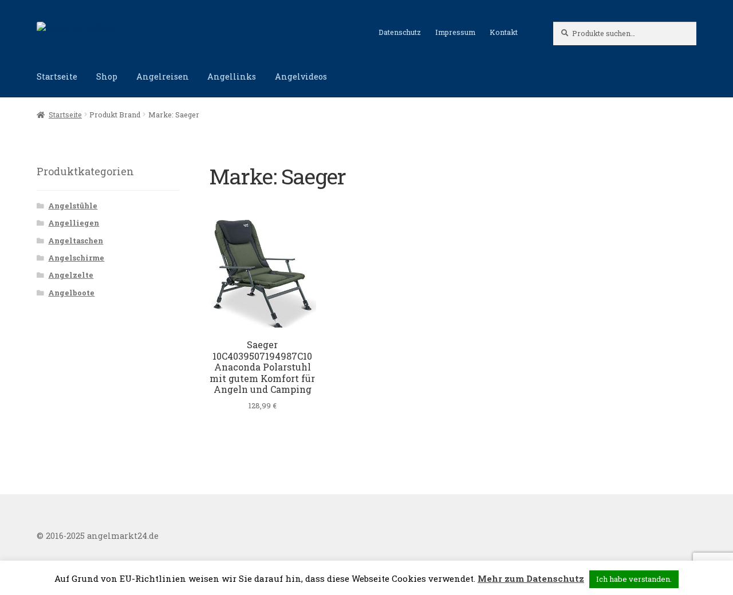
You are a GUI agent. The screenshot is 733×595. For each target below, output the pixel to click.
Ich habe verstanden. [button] (634, 579)
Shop (106, 76)
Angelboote (71, 292)
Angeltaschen (75, 240)
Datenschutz (400, 32)
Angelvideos (301, 76)
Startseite (57, 76)
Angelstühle (72, 205)
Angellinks (231, 76)
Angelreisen (162, 76)
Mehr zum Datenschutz (531, 578)
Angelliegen (73, 222)
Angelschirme (76, 257)
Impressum (455, 32)
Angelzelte (70, 274)
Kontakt (504, 32)
